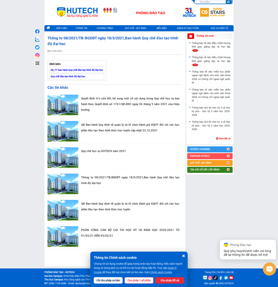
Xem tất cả (224, 138)
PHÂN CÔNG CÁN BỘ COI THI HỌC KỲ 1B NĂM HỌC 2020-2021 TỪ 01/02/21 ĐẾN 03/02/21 (130, 232)
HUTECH (229, 283)
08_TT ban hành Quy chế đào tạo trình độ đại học (77, 70)
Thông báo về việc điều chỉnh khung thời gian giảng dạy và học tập (211, 45)
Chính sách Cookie (161, 272)
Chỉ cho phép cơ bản (108, 280)
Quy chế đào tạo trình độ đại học (68, 76)
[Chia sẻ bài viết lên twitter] (37, 47)
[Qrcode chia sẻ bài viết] (37, 63)
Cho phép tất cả (170, 280)
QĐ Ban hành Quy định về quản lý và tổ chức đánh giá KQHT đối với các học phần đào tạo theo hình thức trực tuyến (130, 206)
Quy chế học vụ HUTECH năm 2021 (103, 151)
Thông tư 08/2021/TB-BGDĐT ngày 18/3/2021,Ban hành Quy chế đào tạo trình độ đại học (130, 180)
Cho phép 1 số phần (139, 280)
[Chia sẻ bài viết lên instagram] (37, 55)
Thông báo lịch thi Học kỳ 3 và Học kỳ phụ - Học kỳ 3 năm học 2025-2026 (211, 111)
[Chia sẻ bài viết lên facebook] (37, 31)
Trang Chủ (210, 272)
